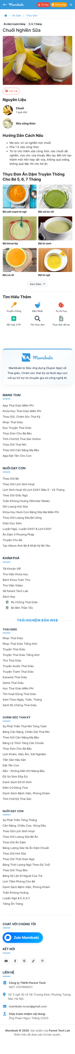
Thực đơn (31, 15)
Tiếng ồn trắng (13, 903)
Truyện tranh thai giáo (18, 671)
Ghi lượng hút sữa (15, 506)
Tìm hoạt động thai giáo (19, 694)
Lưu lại (13, 91)
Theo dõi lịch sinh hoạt (19, 484)
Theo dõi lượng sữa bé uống (22, 517)
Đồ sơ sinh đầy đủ (15, 776)
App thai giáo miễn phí (18, 405)
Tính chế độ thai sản (17, 799)
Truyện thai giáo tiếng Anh (21, 655)
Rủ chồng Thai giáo (24, 602)
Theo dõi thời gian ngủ (19, 859)
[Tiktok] (33, 960)
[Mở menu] (71, 4)
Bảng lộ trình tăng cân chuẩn (23, 743)
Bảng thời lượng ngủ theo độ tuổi (26, 864)
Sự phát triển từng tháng (20, 820)
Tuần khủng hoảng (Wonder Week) (26, 501)
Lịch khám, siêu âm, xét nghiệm (24, 754)
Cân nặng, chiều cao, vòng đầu (24, 825)
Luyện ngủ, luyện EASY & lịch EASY (27, 529)
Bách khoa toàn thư (16, 580)
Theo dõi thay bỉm (15, 870)
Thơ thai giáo (12, 660)
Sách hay (9, 596)
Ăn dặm (16, 15)
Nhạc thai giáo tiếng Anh (20, 643)
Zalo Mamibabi (26, 937)
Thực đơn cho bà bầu (17, 433)
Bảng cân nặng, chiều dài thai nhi (26, 732)
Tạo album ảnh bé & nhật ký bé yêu (26, 545)
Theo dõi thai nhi (14, 444)
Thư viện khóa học (15, 574)
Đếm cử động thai (15, 787)
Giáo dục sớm (12, 523)
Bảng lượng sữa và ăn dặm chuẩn (26, 848)
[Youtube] (6, 960)
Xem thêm (35, 284)
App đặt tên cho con (17, 455)
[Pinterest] (42, 960)
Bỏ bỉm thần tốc (21, 607)
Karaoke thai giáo (15, 677)
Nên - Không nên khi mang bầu (24, 771)
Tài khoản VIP (12, 568)
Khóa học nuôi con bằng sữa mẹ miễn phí (31, 512)
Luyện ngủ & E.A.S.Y (16, 898)
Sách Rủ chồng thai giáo (20, 705)
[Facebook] (15, 960)
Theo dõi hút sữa (14, 853)
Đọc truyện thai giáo (17, 428)
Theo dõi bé (11, 478)
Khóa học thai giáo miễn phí (22, 411)
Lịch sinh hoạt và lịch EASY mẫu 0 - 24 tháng (34, 489)
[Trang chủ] (5, 15)
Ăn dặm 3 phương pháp (18, 534)
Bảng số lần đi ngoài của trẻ (22, 876)
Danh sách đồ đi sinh (17, 782)
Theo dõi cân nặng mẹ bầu (21, 450)
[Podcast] (24, 960)
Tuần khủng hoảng (15, 892)
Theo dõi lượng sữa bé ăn (20, 836)
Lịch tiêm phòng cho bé (19, 881)
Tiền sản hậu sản (14, 759)
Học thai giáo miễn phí (18, 688)
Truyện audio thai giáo (18, 666)
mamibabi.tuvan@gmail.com (28, 1006)
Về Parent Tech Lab (15, 591)
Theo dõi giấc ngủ (15, 495)
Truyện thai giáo (14, 649)
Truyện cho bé (12, 540)
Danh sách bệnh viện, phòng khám (26, 793)
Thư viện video (13, 585)
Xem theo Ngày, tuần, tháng (22, 699)
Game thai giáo (13, 683)
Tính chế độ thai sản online (22, 439)
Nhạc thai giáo (13, 422)
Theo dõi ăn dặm (14, 842)
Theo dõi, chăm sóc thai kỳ (21, 416)
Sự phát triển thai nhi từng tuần (25, 726)
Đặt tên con (11, 765)
